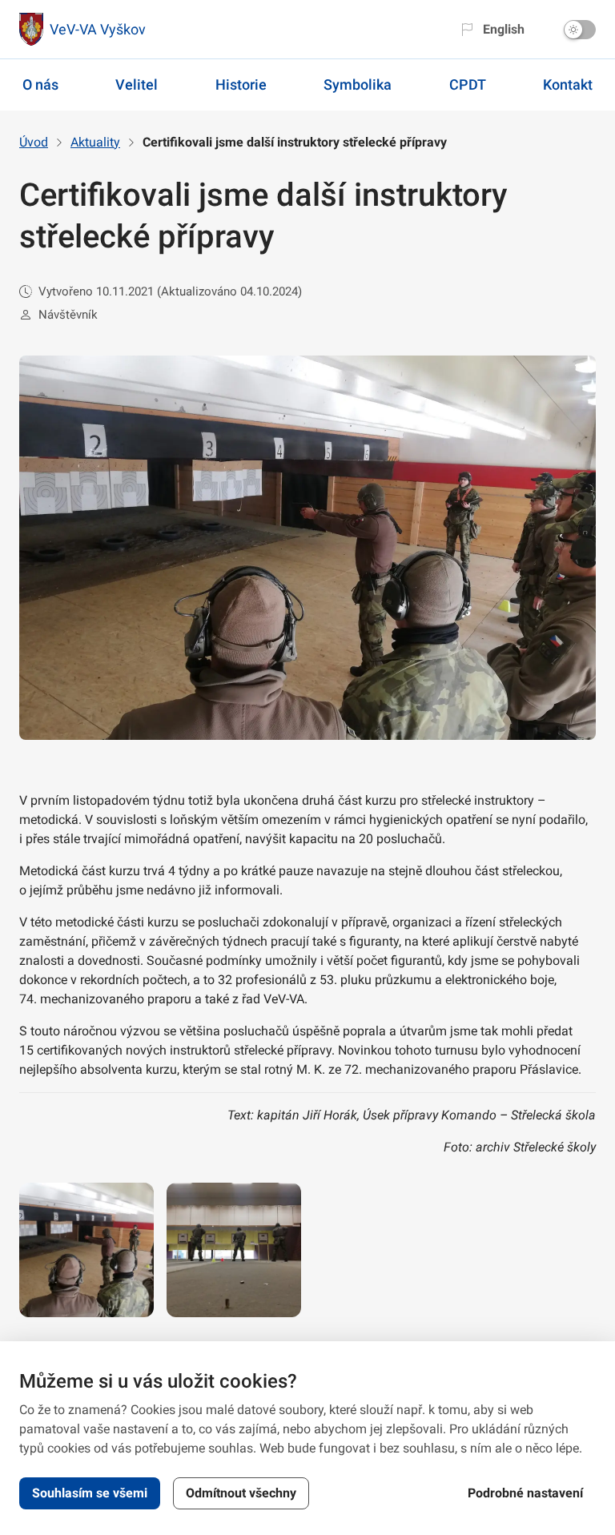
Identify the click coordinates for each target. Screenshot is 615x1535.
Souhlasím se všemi (89, 1493)
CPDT (467, 84)
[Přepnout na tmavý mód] (580, 29)
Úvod (33, 142)
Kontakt (568, 84)
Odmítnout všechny (241, 1493)
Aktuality (95, 142)
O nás (40, 84)
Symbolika (358, 84)
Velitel (136, 84)
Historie (241, 84)
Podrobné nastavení (525, 1493)
